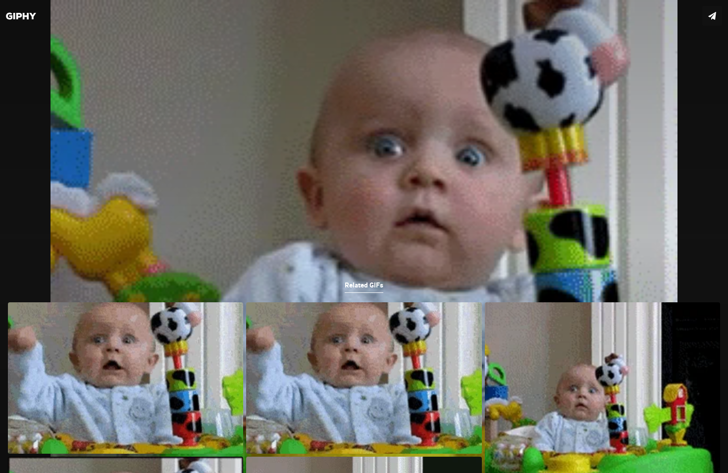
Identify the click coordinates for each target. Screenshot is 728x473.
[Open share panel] (712, 16)
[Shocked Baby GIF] (364, 236)
